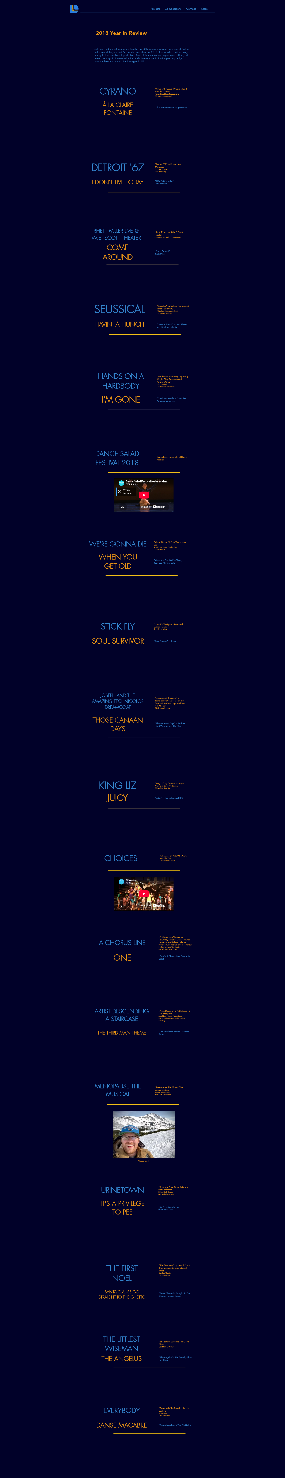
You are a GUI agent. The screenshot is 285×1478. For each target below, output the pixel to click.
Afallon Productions (173, 237)
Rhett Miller (160, 253)
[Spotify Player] (145, 133)
